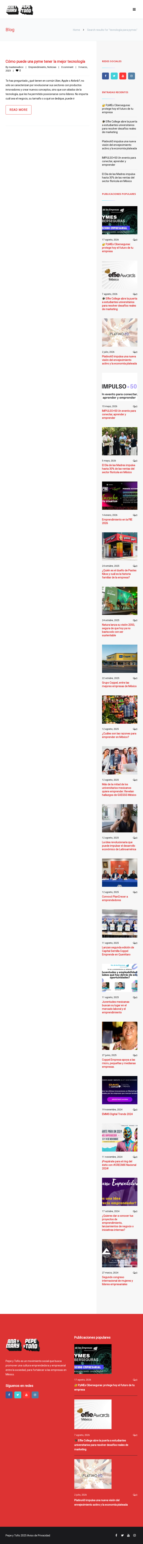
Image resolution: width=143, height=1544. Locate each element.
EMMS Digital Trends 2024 (117, 1114)
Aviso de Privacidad (38, 1535)
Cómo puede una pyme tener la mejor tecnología (45, 61)
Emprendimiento (37, 67)
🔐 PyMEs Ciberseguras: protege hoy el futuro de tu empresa (117, 109)
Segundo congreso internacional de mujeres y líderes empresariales (117, 1281)
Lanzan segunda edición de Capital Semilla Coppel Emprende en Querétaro (118, 951)
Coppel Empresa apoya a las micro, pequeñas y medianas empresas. (119, 1063)
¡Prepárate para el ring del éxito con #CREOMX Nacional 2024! (119, 1165)
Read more (18, 110)
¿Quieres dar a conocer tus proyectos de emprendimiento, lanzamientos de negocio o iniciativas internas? (118, 1222)
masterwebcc (16, 67)
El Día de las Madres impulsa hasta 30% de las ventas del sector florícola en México (118, 178)
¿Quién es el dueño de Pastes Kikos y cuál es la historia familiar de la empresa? (119, 574)
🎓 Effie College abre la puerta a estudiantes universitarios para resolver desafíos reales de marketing (101, 1445)
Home (76, 29)
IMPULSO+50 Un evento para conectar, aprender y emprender (119, 161)
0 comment (67, 67)
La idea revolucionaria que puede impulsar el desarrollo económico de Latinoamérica (119, 846)
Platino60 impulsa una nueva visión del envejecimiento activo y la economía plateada (119, 145)
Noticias (51, 67)
